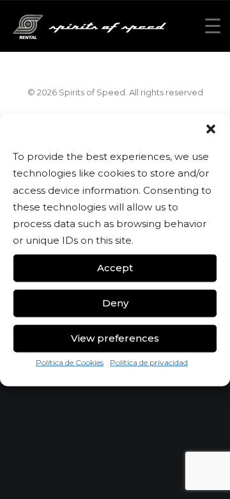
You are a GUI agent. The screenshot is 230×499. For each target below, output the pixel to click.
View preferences (115, 338)
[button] (210, 129)
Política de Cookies (69, 362)
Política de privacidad (149, 362)
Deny (115, 303)
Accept (115, 268)
